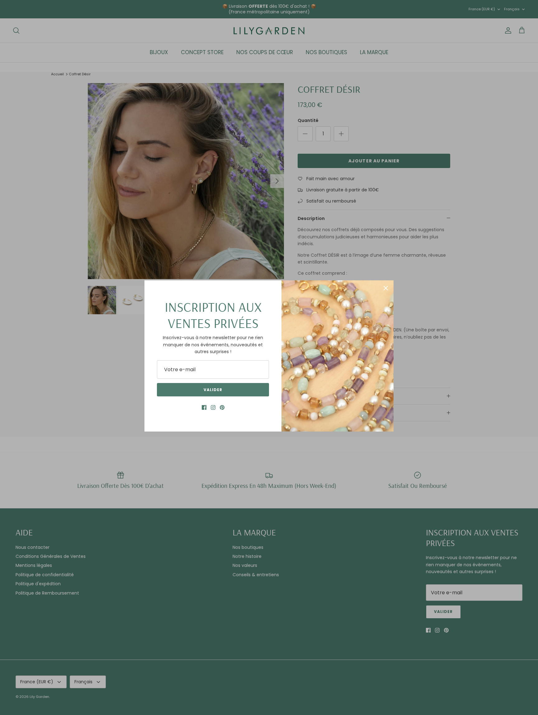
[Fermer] (386, 288)
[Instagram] (213, 407)
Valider (213, 389)
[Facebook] (204, 407)
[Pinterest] (222, 407)
